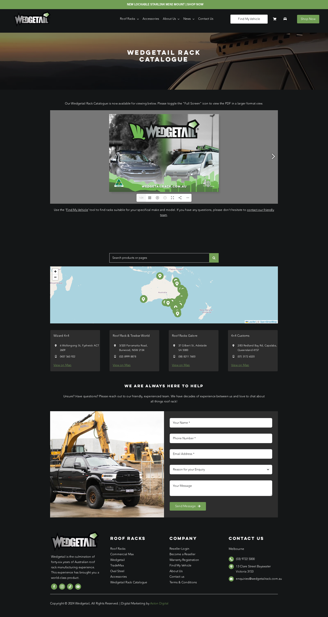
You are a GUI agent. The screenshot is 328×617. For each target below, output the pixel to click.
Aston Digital (159, 603)
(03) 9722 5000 (245, 559)
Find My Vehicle (77, 210)
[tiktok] (70, 587)
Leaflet (252, 321)
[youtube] (78, 587)
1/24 (141, 198)
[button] (168, 303)
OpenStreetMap (268, 321)
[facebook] (54, 587)
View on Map (63, 365)
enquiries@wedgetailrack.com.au (259, 579)
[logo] (32, 13)
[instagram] (62, 587)
